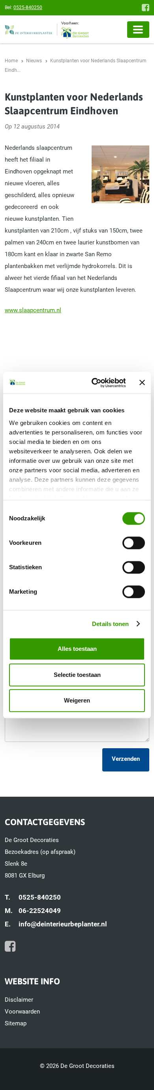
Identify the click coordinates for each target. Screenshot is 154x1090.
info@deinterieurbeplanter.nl (63, 924)
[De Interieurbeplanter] (31, 29)
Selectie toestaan (77, 674)
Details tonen (110, 623)
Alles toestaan (77, 648)
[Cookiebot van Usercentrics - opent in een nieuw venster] (94, 383)
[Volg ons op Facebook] (145, 7)
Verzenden (126, 758)
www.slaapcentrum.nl (33, 310)
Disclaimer (19, 999)
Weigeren (77, 700)
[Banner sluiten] (142, 383)
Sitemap (15, 1023)
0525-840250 (27, 7)
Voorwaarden (22, 1011)
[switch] (133, 543)
